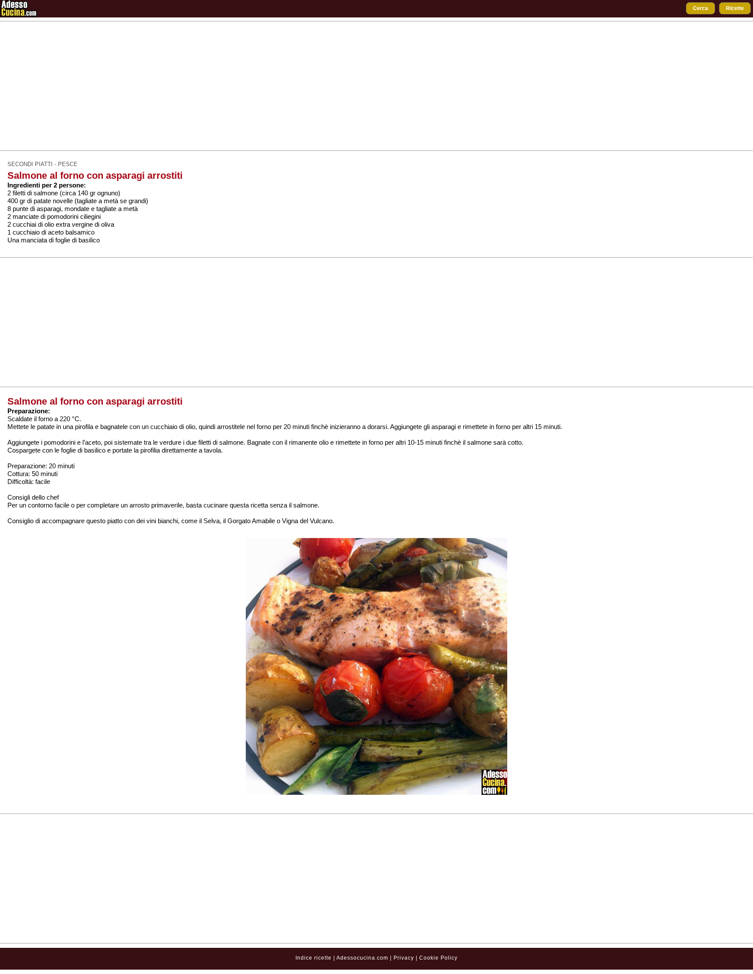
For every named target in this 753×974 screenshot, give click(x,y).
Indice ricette (313, 958)
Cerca (700, 8)
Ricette (735, 8)
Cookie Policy (438, 958)
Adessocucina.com (362, 958)
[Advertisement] (376, 86)
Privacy (404, 958)
